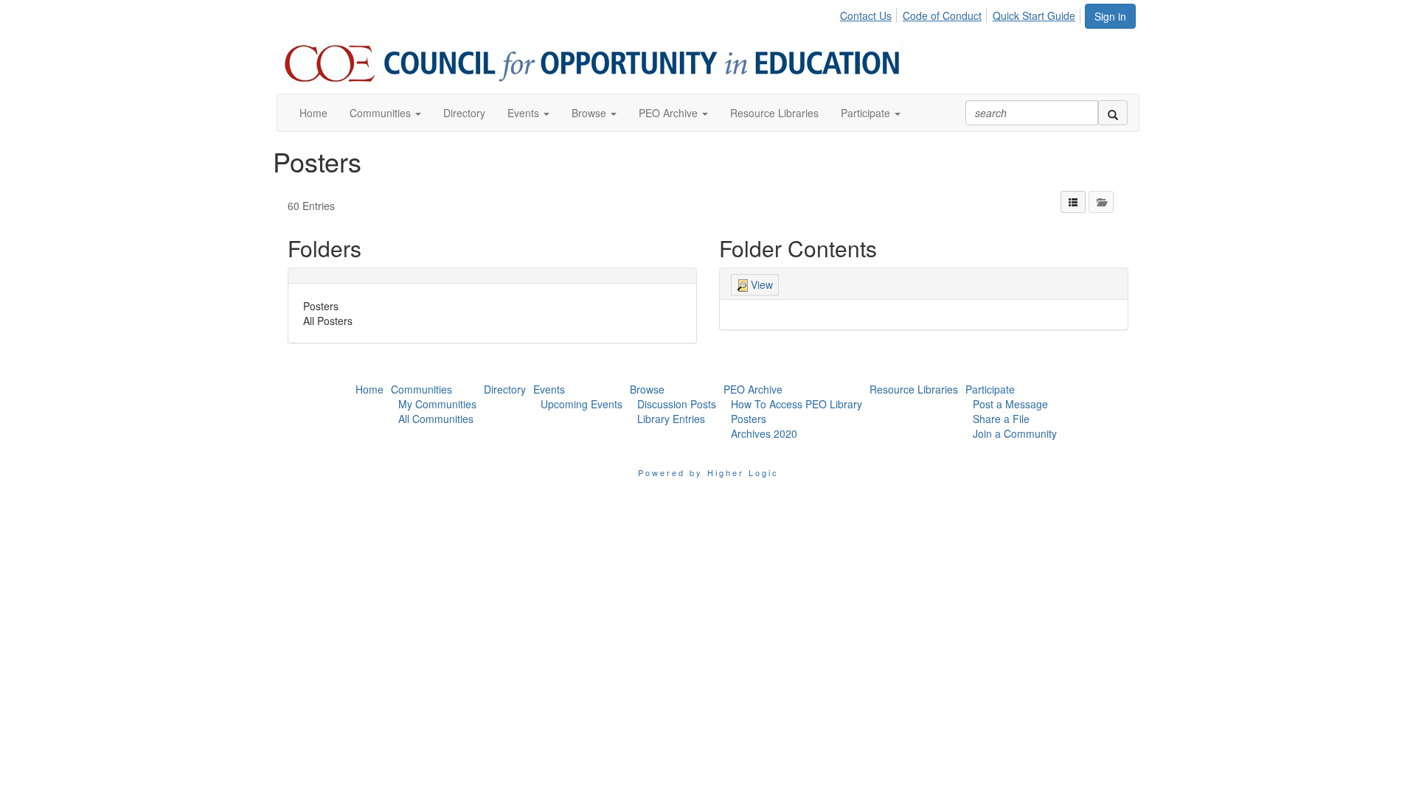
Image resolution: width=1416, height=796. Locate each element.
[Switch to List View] (1073, 202)
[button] (385, 112)
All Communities (435, 418)
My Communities (437, 404)
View (760, 284)
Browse (647, 389)
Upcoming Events (581, 404)
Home (369, 389)
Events (549, 389)
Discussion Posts (676, 404)
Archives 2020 (764, 433)
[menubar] (962, 13)
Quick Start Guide (1034, 15)
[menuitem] (870, 13)
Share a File (1001, 418)
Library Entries (671, 418)
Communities (421, 389)
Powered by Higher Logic (708, 472)
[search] (1113, 112)
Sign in (1110, 16)
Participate (990, 389)
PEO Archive (752, 389)
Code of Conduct (942, 15)
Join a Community (1015, 433)
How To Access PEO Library (796, 404)
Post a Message (1010, 404)
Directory (505, 389)
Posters (321, 305)
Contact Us (866, 15)
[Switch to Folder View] (1101, 202)
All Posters (328, 320)
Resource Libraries (914, 389)
